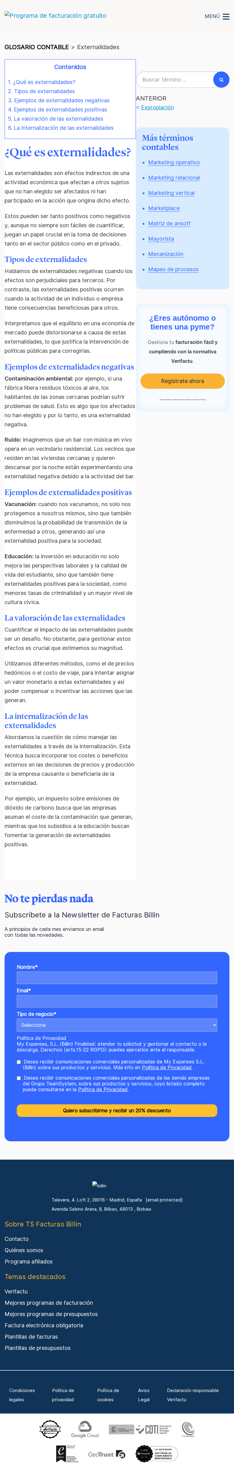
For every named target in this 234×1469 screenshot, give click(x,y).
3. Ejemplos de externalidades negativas (59, 100)
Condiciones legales (22, 1395)
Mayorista (161, 238)
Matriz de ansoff (169, 223)
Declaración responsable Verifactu (193, 1395)
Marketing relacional (174, 177)
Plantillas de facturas (31, 1336)
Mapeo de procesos (173, 269)
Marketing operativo (174, 162)
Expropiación (157, 107)
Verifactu (16, 1291)
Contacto (17, 1239)
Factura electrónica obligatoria (44, 1325)
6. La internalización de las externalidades (61, 128)
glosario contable (37, 47)
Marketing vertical (171, 193)
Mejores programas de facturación (49, 1303)
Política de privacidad (63, 1395)
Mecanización (165, 254)
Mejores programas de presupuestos (51, 1314)
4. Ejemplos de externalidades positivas (57, 109)
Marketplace (164, 208)
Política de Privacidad (41, 1038)
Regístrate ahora (182, 381)
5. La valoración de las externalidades (55, 118)
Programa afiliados (29, 1261)
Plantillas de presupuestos (38, 1348)
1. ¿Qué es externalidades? (41, 82)
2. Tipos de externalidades (41, 91)
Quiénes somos (24, 1250)
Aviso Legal (144, 1395)
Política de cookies (108, 1395)
